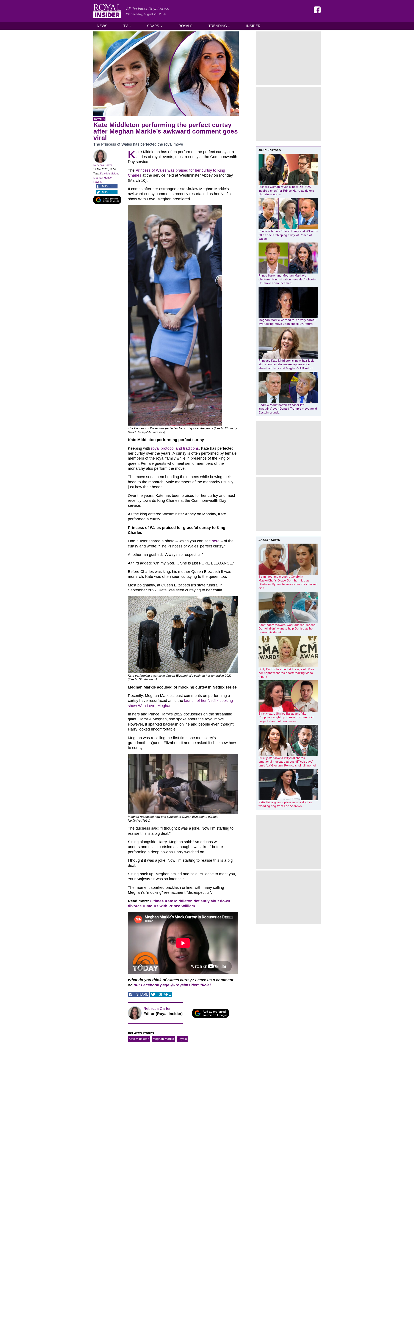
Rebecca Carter (102, 165)
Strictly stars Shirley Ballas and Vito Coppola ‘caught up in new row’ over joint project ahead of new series (286, 717)
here (216, 541)
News (102, 26)
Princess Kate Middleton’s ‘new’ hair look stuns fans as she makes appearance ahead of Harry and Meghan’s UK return (286, 364)
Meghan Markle (102, 177)
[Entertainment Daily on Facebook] (317, 10)
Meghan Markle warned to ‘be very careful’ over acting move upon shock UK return (288, 321)
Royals (186, 26)
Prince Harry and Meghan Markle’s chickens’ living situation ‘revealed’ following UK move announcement (288, 279)
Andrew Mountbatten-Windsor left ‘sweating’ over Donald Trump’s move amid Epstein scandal (288, 408)
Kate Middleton (109, 173)
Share (106, 186)
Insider (253, 26)
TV (127, 26)
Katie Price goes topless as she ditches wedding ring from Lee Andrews (285, 804)
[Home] (107, 11)
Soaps (155, 26)
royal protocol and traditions (175, 448)
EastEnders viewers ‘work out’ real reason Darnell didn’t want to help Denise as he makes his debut (287, 628)
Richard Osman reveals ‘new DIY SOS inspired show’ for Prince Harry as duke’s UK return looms (286, 190)
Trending (219, 26)
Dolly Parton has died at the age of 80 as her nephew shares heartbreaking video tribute (286, 672)
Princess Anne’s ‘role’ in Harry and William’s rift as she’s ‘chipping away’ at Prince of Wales (288, 234)
